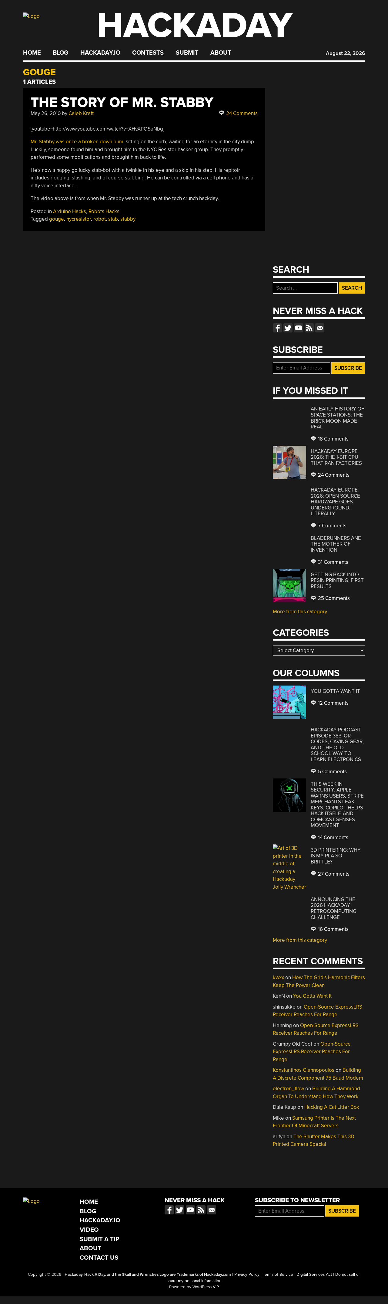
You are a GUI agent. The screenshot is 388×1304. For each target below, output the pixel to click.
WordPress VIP (205, 1287)
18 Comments (333, 439)
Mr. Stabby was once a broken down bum (77, 141)
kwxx (278, 977)
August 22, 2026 (345, 53)
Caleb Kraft (81, 113)
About (220, 52)
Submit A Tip (99, 1239)
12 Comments (333, 703)
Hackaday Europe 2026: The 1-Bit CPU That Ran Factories (336, 457)
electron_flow (288, 1088)
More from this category (300, 611)
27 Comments (333, 874)
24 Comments (241, 113)
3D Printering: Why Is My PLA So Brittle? (336, 856)
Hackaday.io (100, 52)
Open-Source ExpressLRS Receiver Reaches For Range (312, 1052)
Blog (60, 52)
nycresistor (78, 219)
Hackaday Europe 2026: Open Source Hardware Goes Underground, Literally (335, 502)
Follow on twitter (288, 327)
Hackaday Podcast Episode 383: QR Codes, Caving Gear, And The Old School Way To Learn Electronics (337, 745)
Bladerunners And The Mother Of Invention (336, 544)
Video (89, 1230)
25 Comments (333, 598)
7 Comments (331, 526)
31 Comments (332, 562)
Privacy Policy (246, 1274)
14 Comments (332, 837)
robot (99, 219)
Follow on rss (309, 327)
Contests (148, 52)
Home (32, 52)
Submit (187, 52)
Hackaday (195, 25)
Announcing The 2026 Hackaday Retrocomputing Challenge (333, 908)
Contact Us (99, 1257)
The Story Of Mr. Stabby (122, 102)
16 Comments (333, 929)
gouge (56, 219)
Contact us (319, 327)
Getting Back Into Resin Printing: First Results (337, 580)
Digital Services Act (314, 1274)
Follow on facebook (277, 327)
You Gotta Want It (335, 691)
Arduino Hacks (69, 211)
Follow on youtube (298, 327)
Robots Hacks (104, 211)
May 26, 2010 (46, 113)
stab (113, 219)
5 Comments (332, 771)
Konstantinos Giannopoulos (303, 1070)
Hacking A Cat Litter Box (331, 1107)
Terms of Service (278, 1274)
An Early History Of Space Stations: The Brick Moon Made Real (337, 418)
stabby (127, 219)
